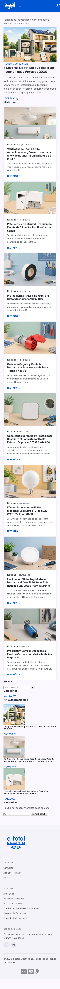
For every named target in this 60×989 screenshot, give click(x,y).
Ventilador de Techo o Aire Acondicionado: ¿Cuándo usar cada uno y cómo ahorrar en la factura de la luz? (29, 153)
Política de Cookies (12, 903)
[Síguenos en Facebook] (6, 945)
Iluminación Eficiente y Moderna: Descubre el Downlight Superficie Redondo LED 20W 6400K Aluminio (28, 582)
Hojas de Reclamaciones (15, 918)
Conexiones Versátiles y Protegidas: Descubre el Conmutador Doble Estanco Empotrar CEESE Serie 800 (29, 439)
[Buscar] (33, 687)
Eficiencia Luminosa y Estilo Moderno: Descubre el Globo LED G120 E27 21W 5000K (27, 511)
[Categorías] (20, 6)
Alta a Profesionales (13, 873)
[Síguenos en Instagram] (13, 945)
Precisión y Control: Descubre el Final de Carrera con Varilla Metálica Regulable (29, 654)
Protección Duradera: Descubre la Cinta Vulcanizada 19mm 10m (28, 297)
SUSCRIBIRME (39, 814)
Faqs (5, 877)
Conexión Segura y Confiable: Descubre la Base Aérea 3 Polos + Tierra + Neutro (27, 367)
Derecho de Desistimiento (15, 913)
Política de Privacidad (13, 898)
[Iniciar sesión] (58, 6)
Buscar (50, 9)
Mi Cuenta (8, 868)
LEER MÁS (12, 176)
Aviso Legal (8, 894)
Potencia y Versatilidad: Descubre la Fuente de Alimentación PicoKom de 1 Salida (30, 227)
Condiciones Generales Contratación (21, 908)
